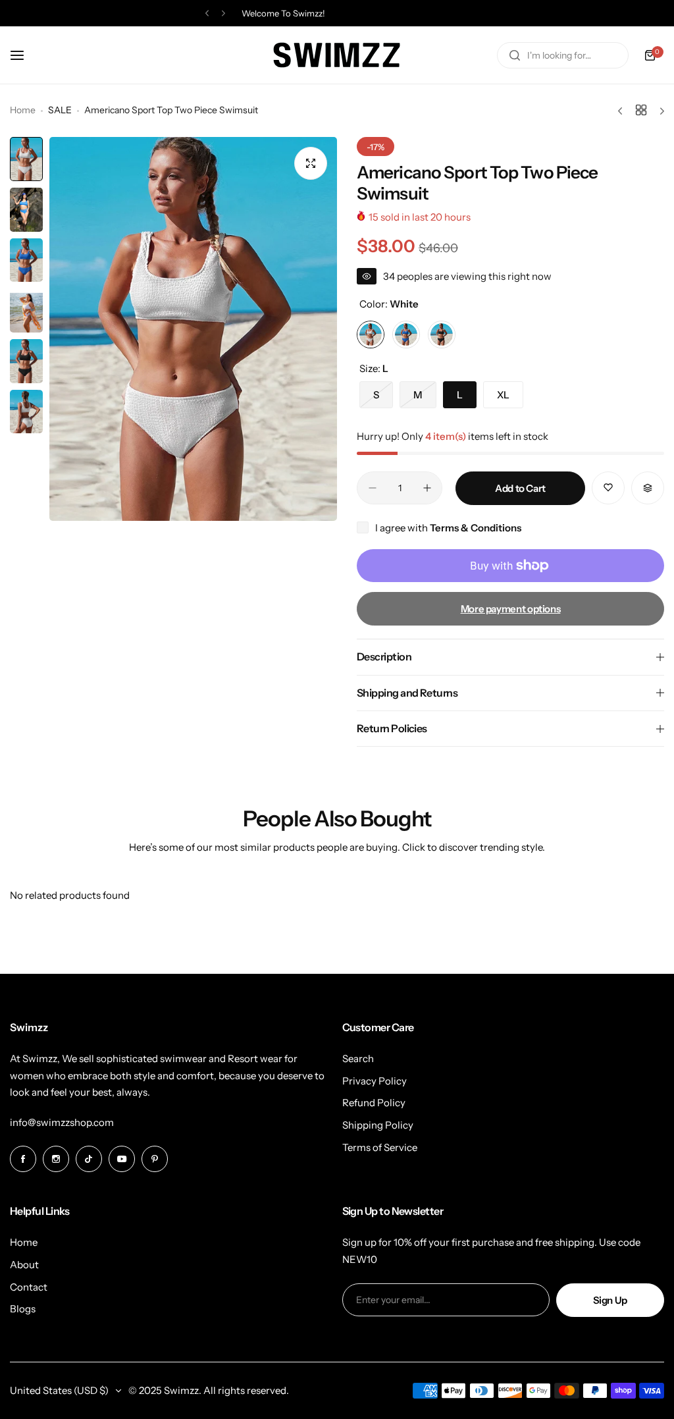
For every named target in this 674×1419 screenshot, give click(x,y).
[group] (193, 329)
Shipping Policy (377, 1125)
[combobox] (563, 55)
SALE (60, 110)
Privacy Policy (374, 1081)
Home (23, 110)
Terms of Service (379, 1147)
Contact (28, 1287)
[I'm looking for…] (514, 55)
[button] (207, 13)
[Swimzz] (337, 55)
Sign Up (610, 1300)
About (24, 1264)
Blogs (23, 1308)
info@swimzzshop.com (62, 1122)
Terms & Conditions (475, 528)
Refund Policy (373, 1102)
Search (358, 1058)
